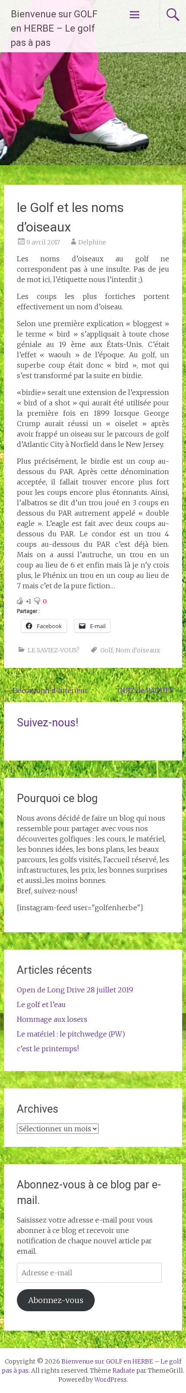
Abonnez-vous (55, 1300)
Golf (106, 650)
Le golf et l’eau (41, 1004)
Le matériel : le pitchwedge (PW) (71, 1034)
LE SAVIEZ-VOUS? (54, 650)
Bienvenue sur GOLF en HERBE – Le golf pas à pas (54, 28)
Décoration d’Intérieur (46, 690)
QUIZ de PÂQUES (150, 690)
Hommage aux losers (52, 1019)
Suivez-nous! (47, 722)
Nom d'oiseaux (137, 650)
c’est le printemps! (48, 1048)
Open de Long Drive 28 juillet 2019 (75, 989)
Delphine (92, 242)
